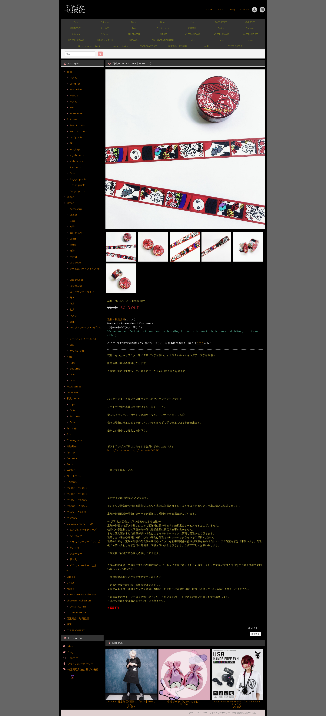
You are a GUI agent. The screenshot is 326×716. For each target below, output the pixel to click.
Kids (192, 22)
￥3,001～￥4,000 (221, 34)
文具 (72, 309)
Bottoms (105, 22)
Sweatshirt (76, 89)
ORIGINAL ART (78, 606)
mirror (73, 256)
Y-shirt (73, 101)
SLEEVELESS (77, 113)
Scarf (73, 238)
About (221, 9)
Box (134, 28)
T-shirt (73, 77)
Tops (76, 22)
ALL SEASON (134, 34)
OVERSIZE (250, 22)
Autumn (76, 34)
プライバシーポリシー (80, 663)
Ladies (192, 40)
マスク (73, 315)
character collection (119, 46)
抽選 (207, 46)
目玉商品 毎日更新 (177, 46)
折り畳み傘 (76, 285)
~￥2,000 (163, 34)
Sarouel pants (78, 131)
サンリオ (74, 547)
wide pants (76, 161)
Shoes (73, 214)
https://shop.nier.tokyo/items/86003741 (133, 450)
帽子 (72, 226)
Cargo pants (77, 190)
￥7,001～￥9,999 (105, 40)
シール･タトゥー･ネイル (83, 338)
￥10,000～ (134, 40)
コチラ (200, 343)
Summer (250, 28)
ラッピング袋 (77, 350)
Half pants (76, 137)
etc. (72, 344)
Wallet (73, 244)
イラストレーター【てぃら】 (85, 541)
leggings (75, 149)
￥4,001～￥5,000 (250, 34)
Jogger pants (78, 179)
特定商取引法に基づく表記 (83, 669)
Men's (250, 40)
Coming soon (163, 28)
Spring (221, 28)
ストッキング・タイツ (82, 291)
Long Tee (75, 83)
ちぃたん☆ (76, 535)
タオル (73, 321)
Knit (72, 107)
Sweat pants (77, 125)
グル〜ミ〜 (76, 553)
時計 (72, 250)
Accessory (76, 208)
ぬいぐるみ (76, 232)
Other (163, 22)
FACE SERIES (221, 22)
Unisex (221, 40)
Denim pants (77, 184)
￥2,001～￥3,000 (192, 34)
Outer (134, 22)
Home (209, 9)
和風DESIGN (76, 28)
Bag (72, 220)
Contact (245, 9)
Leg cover (76, 262)
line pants (75, 167)
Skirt (72, 143)
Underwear (76, 279)
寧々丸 (73, 559)
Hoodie (74, 95)
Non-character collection (90, 46)
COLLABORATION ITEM (163, 40)
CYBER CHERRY (235, 46)
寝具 (72, 303)
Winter (104, 34)
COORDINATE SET (148, 46)
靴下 (72, 297)
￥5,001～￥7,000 (76, 40)
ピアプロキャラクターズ (83, 529)
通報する (255, 634)
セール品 (105, 28)
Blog (232, 9)
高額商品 (192, 28)
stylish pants (77, 155)
